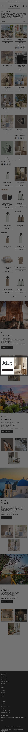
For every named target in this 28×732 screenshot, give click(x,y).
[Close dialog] (26, 358)
